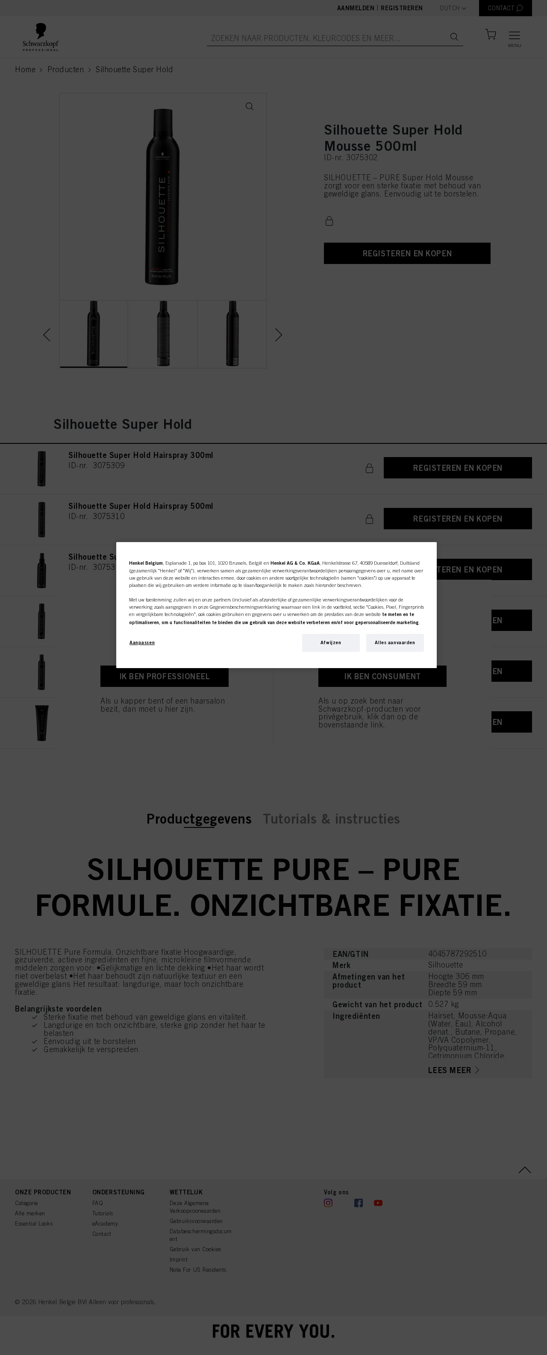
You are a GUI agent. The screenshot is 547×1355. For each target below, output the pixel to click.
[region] (276, 605)
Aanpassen (142, 642)
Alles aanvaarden (395, 642)
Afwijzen (331, 642)
